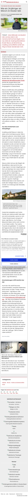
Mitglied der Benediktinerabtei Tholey (13, 80)
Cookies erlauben (14, 260)
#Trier (3, 384)
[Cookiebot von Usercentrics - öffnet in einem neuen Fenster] (21, 234)
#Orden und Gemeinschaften (17, 382)
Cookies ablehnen (14, 263)
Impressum (12, 494)
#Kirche (8, 382)
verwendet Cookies (19, 256)
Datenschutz (19, 494)
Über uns (3, 494)
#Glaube (4, 382)
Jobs (7, 494)
